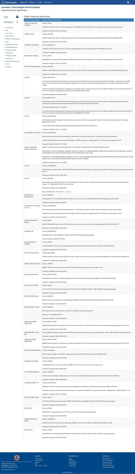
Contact (49, 2)
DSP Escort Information (13, 61)
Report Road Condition (108, 467)
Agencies (25, 2)
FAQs (36, 464)
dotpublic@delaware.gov (11, 467)
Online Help (9, 28)
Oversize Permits (107, 462)
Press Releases (39, 460)
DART (40, 465)
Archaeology (72, 465)
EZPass (45, 465)
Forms (7, 64)
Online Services (106, 458)
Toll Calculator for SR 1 (108, 465)
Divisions (37, 462)
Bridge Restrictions (11, 47)
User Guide (9, 33)
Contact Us (9, 67)
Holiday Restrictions (12, 44)
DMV (36, 465)
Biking (70, 458)
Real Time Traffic (107, 464)
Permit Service (10, 36)
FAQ (7, 30)
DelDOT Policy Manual (13, 39)
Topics (40, 2)
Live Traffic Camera (107, 460)
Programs (71, 460)
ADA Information (68, 472)
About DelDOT (39, 458)
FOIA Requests (73, 464)
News (33, 2)
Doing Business (73, 462)
